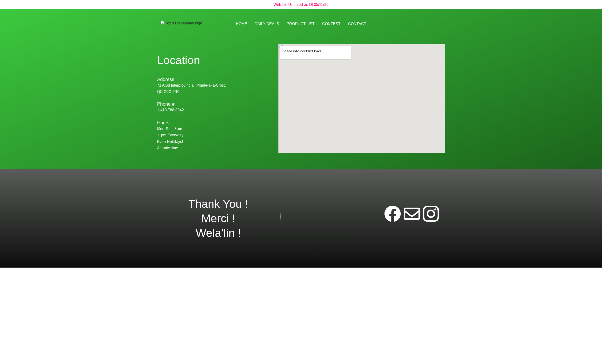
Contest (331, 24)
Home (241, 24)
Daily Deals (267, 24)
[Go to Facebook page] (392, 214)
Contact (357, 24)
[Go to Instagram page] (431, 214)
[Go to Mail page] (412, 214)
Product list (301, 24)
